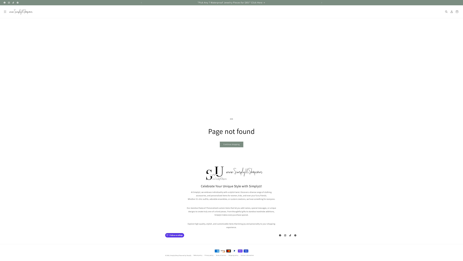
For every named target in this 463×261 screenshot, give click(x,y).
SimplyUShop (174, 255)
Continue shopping (231, 144)
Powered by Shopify (185, 255)
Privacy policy (209, 255)
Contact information (247, 255)
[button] (5, 11)
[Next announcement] (321, 2)
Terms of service (221, 255)
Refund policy (198, 255)
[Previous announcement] (141, 2)
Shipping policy (233, 255)
